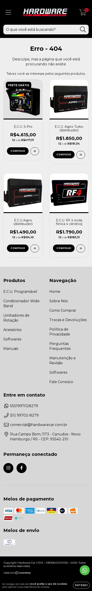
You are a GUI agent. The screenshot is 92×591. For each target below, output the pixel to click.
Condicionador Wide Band (21, 303)
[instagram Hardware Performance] (8, 468)
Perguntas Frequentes (60, 346)
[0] (82, 13)
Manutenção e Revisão (62, 360)
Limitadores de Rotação (16, 317)
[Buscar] (83, 29)
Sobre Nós (58, 301)
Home (54, 291)
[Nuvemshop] (17, 573)
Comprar (17, 151)
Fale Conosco (61, 382)
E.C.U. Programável (20, 291)
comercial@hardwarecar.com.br (38, 425)
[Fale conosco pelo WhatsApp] (85, 570)
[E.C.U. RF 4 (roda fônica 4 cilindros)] (80, 248)
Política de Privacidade (59, 331)
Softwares (12, 339)
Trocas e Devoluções (68, 320)
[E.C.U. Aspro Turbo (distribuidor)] (80, 155)
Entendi (81, 585)
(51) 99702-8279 (24, 415)
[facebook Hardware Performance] (22, 468)
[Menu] (8, 12)
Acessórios (12, 330)
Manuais (10, 348)
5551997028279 (24, 406)
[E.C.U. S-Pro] (34, 151)
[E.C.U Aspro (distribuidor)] (34, 248)
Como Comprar (62, 310)
